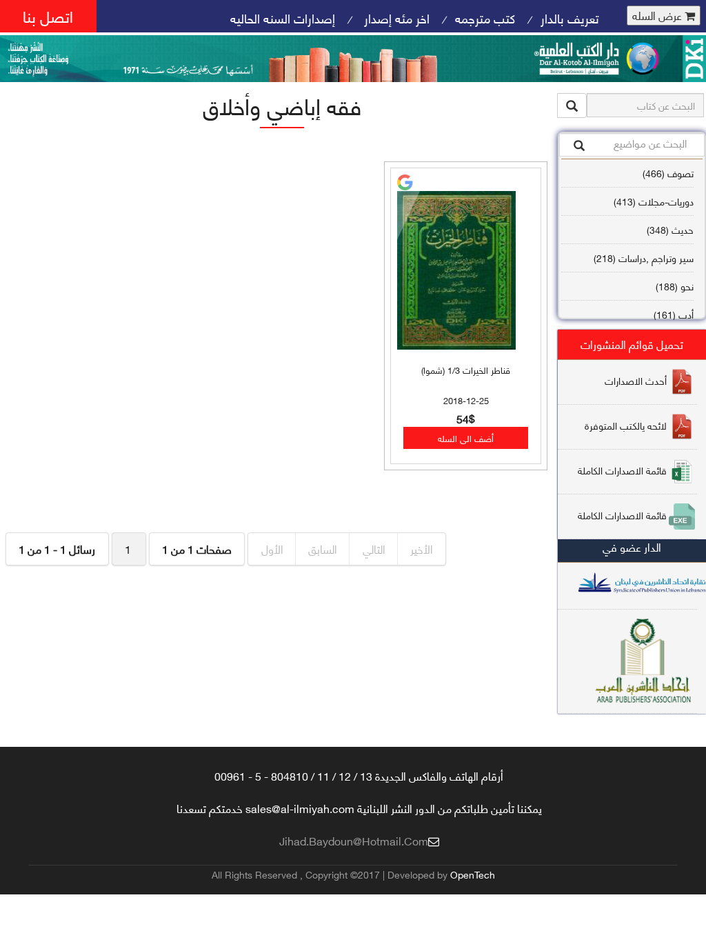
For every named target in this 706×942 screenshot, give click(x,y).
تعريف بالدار (570, 17)
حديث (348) (670, 229)
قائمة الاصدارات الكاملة (622, 470)
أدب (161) (674, 314)
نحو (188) (675, 286)
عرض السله (658, 16)
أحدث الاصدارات (636, 380)
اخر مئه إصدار (395, 17)
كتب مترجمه (485, 17)
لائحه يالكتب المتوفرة (626, 425)
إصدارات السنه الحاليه (282, 17)
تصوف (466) (668, 172)
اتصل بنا (48, 15)
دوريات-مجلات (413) (654, 201)
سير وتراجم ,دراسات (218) (644, 257)
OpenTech (472, 874)
